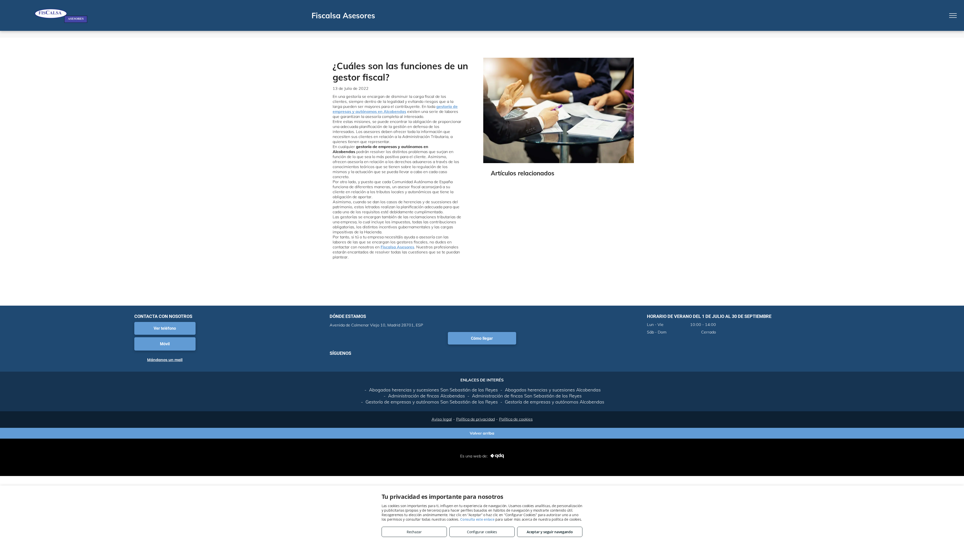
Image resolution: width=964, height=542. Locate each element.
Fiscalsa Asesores (397, 246)
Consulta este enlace (477, 519)
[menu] (952, 15)
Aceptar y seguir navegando (550, 531)
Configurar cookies (482, 531)
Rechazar (414, 531)
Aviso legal (442, 419)
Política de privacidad (475, 419)
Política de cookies (516, 419)
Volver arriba (482, 432)
